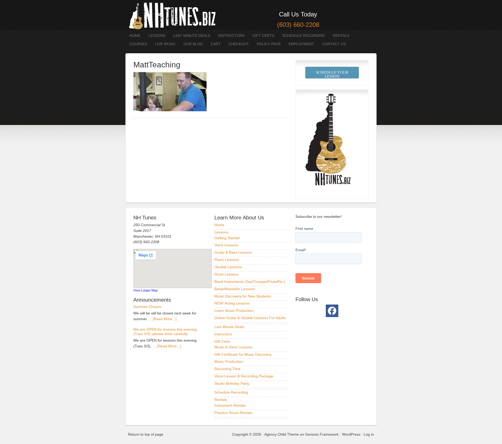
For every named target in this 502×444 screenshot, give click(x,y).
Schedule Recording (303, 35)
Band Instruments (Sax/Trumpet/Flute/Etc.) (249, 281)
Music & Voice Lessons (233, 347)
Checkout (239, 44)
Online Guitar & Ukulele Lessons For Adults (250, 318)
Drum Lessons (226, 274)
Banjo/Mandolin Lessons (234, 289)
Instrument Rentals (230, 405)
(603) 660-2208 (298, 24)
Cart (216, 44)
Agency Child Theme (281, 434)
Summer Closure (147, 307)
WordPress (351, 434)
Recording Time (227, 369)
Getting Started (226, 238)
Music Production (228, 361)
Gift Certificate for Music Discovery (242, 354)
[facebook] (332, 311)
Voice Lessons (226, 245)
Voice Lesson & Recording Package (243, 376)
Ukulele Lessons (228, 267)
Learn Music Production (234, 310)
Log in (369, 434)
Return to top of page (145, 434)
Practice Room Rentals (233, 413)
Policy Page (269, 44)
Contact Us (334, 44)
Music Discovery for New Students (242, 296)
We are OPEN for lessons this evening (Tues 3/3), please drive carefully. (165, 331)
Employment (301, 44)
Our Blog (193, 44)
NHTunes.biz (171, 15)
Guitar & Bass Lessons (233, 252)
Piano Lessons (226, 260)
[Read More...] (164, 319)
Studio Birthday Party (231, 383)
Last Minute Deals (191, 35)
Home (134, 35)
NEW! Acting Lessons (232, 303)
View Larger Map (145, 290)
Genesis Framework (322, 434)
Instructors (231, 35)
